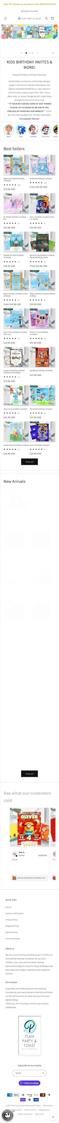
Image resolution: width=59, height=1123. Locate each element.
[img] (29, 845)
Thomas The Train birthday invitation (14, 256)
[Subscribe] (43, 1073)
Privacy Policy (11, 919)
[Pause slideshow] (54, 53)
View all (29, 461)
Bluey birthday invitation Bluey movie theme (42, 515)
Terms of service (30, 1110)
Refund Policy (11, 932)
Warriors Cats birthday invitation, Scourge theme (42, 553)
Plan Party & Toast (18, 1105)
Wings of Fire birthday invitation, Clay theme (16, 662)
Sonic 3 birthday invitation (40, 445)
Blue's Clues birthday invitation (15, 409)
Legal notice (39, 1114)
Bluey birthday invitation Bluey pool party (15, 590)
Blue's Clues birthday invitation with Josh (15, 333)
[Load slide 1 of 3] (26, 53)
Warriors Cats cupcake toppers (41, 764)
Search (8, 907)
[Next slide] (37, 53)
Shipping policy (44, 1110)
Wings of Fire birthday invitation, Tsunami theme (42, 590)
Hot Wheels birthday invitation (41, 370)
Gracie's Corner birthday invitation (39, 333)
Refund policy (48, 1105)
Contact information (25, 1114)
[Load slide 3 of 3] (32, 53)
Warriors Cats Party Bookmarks (15, 697)
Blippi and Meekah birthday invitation (14, 179)
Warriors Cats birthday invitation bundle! (16, 731)
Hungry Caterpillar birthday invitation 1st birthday (14, 371)
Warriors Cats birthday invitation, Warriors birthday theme (42, 256)
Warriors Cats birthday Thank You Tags (42, 731)
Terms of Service (12, 938)
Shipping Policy (12, 926)
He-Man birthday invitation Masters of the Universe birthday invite (16, 554)
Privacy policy (17, 1110)
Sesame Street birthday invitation (16, 445)
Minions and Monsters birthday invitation (15, 515)
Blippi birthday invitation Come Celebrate (16, 295)
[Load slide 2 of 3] (29, 53)
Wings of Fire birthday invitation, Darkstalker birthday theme (42, 624)
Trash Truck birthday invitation (41, 697)
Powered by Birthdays (33, 1105)
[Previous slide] (22, 53)
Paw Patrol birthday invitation (41, 409)
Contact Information (14, 913)
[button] (5, 18)
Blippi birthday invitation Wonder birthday (42, 295)
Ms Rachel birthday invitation (41, 178)
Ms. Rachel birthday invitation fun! (15, 218)
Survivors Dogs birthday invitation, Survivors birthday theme (41, 663)
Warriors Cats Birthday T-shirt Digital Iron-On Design (15, 765)
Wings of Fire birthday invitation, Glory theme (16, 624)
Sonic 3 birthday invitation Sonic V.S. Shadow (42, 218)
